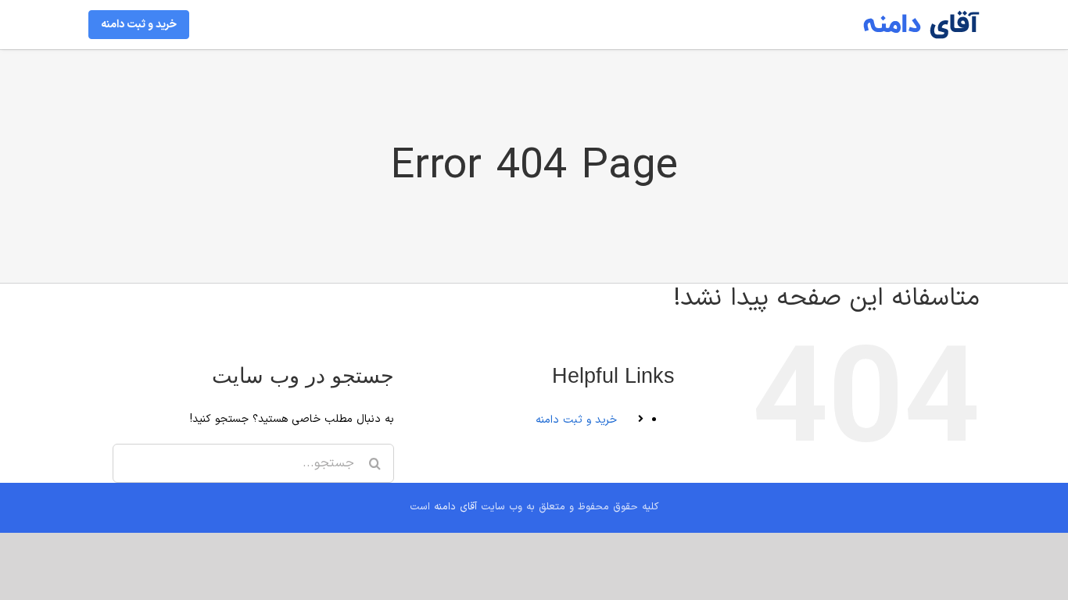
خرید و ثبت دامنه (576, 420)
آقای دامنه (455, 507)
